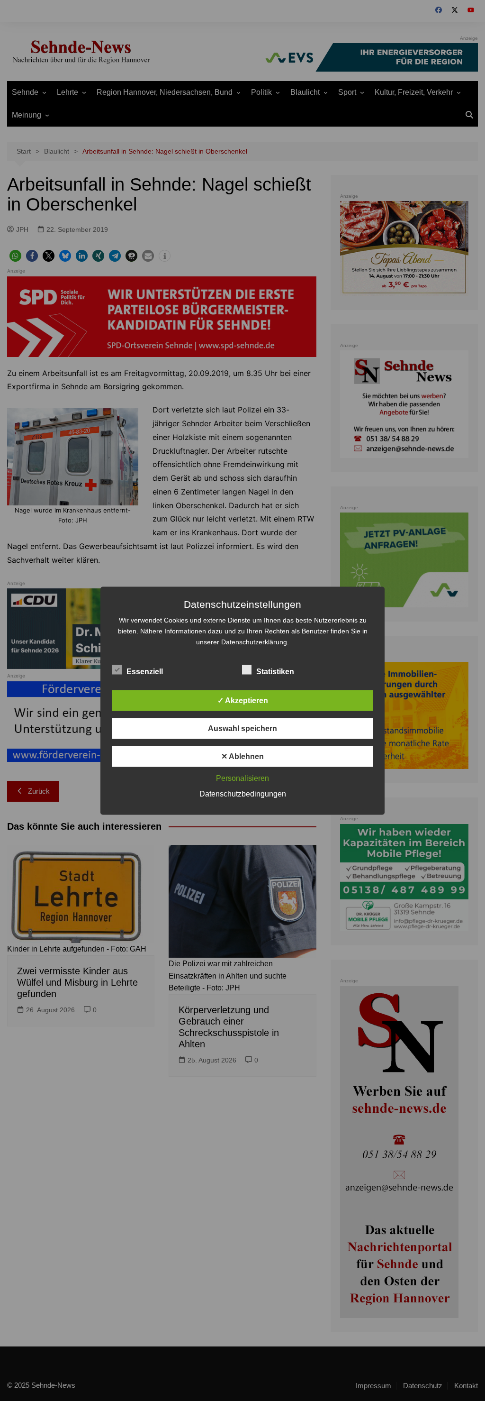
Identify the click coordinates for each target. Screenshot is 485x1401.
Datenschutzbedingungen (242, 793)
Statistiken (275, 671)
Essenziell (144, 671)
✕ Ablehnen (242, 756)
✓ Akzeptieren (242, 700)
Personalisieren (242, 778)
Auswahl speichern (242, 728)
